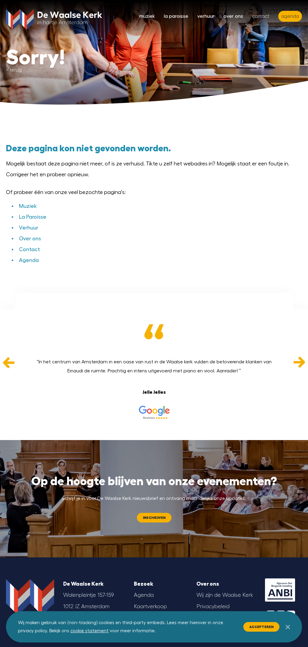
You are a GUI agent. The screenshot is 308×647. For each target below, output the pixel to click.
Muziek (147, 16)
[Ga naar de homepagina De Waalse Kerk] (54, 18)
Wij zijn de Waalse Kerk (224, 595)
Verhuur (205, 16)
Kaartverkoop (150, 606)
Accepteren (261, 627)
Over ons (233, 16)
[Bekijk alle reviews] (154, 412)
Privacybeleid (212, 606)
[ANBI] (280, 590)
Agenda (29, 260)
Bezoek (143, 584)
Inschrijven (154, 517)
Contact (260, 16)
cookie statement (89, 631)
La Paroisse (176, 16)
